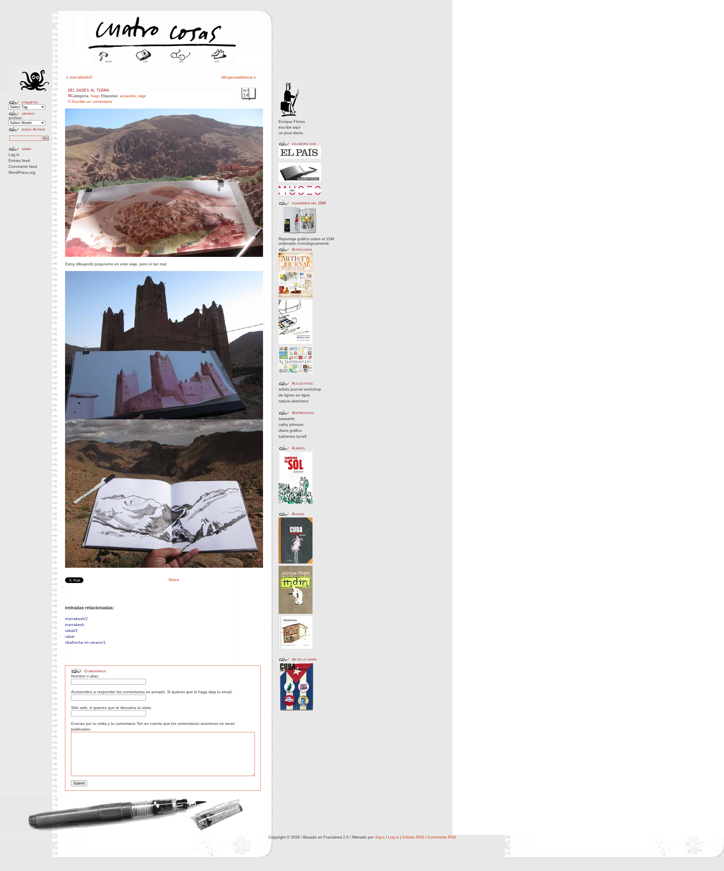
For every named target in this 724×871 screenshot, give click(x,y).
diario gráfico (290, 430)
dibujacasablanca (237, 77)
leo (145, 61)
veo (181, 61)
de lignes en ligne (294, 395)
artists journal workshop (300, 389)
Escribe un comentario (92, 101)
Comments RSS (441, 837)
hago (108, 61)
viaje (142, 96)
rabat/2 (71, 630)
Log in (14, 154)
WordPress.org (21, 172)
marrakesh (74, 624)
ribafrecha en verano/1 (85, 642)
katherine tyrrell (292, 436)
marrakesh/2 (81, 77)
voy (216, 61)
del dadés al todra (88, 90)
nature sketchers (294, 401)
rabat (69, 636)
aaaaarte (287, 418)
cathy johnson (291, 424)
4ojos (380, 837)
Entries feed (19, 160)
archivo (14, 118)
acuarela (127, 96)
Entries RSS (413, 837)
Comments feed (22, 166)
